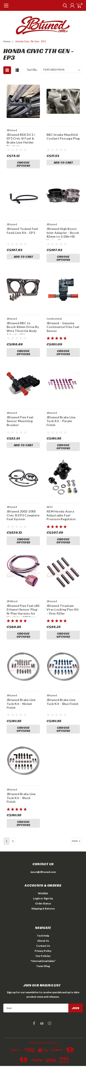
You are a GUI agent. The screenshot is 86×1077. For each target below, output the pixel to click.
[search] (64, 5)
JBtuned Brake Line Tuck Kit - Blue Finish (63, 702)
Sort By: (32, 69)
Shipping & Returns (43, 908)
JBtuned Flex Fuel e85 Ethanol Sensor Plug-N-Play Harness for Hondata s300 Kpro (23, 610)
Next (75, 840)
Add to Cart (63, 162)
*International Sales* (43, 961)
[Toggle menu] (6, 7)
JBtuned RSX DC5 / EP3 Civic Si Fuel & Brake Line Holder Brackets (21, 139)
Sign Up (48, 898)
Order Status (43, 903)
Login (36, 898)
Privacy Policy (43, 950)
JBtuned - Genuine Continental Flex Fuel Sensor (63, 327)
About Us (43, 940)
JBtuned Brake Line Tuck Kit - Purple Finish (61, 421)
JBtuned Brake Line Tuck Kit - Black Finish (21, 797)
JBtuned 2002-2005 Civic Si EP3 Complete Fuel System (23, 515)
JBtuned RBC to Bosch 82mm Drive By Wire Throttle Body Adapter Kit (23, 327)
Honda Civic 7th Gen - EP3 (30, 41)
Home (7, 41)
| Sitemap (52, 1042)
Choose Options (23, 164)
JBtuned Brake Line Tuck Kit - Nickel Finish (21, 703)
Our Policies (43, 956)
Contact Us (43, 945)
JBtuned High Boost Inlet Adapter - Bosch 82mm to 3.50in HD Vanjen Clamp (63, 233)
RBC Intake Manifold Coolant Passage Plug (63, 136)
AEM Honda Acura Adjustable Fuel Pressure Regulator (61, 515)
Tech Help (43, 935)
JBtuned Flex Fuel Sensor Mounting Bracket (20, 421)
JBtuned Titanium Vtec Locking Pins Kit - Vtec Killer (63, 609)
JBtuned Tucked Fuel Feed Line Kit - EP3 (22, 231)
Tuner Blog (43, 966)
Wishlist (43, 893)
